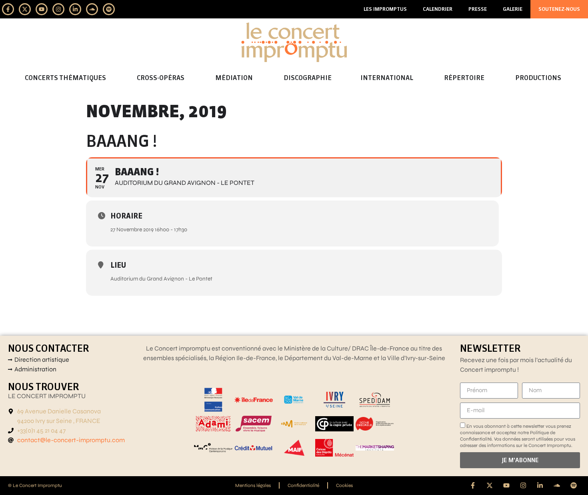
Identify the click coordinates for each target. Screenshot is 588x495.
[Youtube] (42, 9)
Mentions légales (253, 485)
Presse (477, 9)
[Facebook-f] (8, 9)
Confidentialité (303, 485)
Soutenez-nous (559, 9)
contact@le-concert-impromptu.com (71, 440)
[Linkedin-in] (75, 9)
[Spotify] (109, 9)
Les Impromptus (385, 9)
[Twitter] (25, 9)
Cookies (344, 485)
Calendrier (437, 9)
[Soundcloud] (92, 9)
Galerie (512, 9)
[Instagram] (58, 9)
